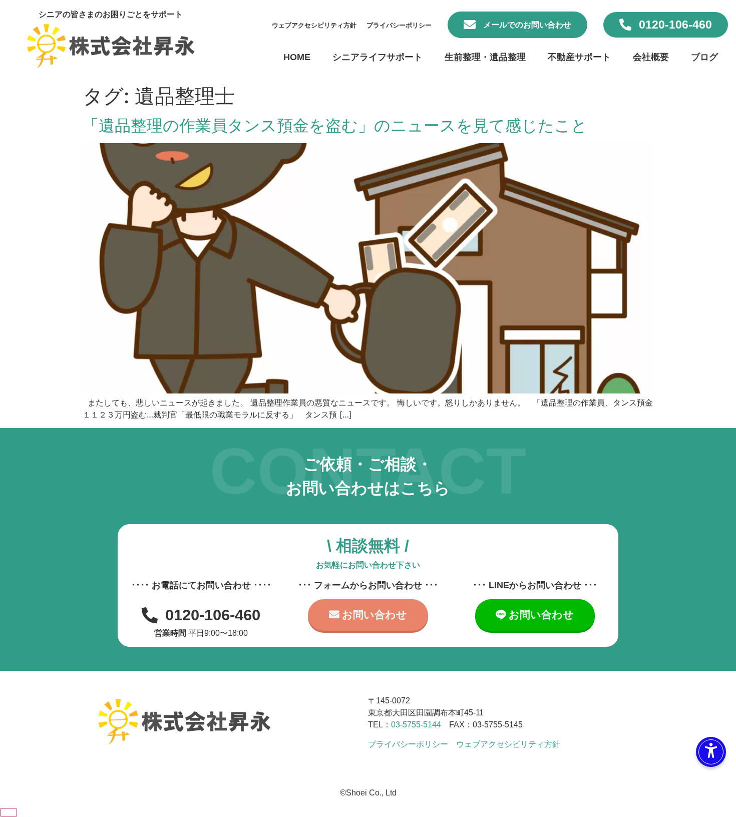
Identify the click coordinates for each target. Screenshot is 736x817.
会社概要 (651, 57)
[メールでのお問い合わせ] (470, 25)
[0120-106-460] (625, 25)
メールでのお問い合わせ (527, 25)
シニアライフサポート (377, 57)
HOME (296, 57)
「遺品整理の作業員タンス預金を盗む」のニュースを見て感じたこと (335, 125)
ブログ (704, 57)
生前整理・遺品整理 (485, 57)
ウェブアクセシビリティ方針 (314, 25)
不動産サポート (579, 57)
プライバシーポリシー (399, 25)
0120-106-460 (675, 24)
